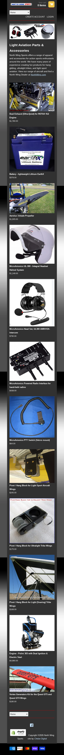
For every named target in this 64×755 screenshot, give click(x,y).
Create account (35, 16)
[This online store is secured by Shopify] (18, 735)
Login (50, 16)
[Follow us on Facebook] (32, 725)
